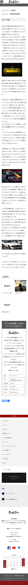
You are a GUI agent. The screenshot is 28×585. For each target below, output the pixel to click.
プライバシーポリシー (8, 575)
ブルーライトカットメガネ (8, 446)
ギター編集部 (5, 450)
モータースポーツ (15, 14)
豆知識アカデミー (6, 433)
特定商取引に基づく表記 (19, 575)
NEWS (4, 463)
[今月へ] (7, 553)
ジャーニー (5, 425)
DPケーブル (5, 442)
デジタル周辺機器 (6, 437)
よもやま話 (5, 458)
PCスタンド (5, 421)
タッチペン (5, 429)
